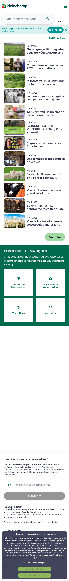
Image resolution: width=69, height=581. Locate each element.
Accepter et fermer (34, 569)
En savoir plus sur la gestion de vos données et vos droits (30, 522)
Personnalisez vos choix (35, 575)
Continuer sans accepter (34, 563)
